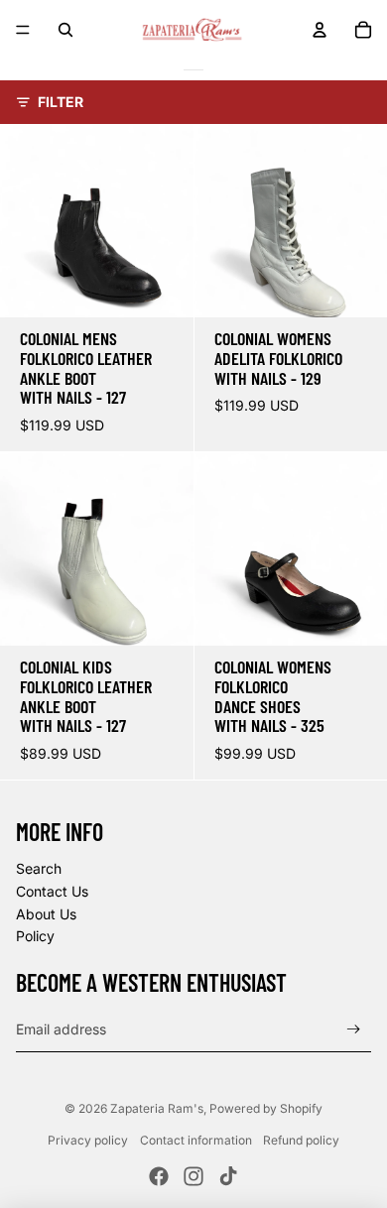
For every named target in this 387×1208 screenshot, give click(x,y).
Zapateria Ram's (156, 1108)
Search (39, 868)
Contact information (196, 1140)
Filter (60, 101)
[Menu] (23, 30)
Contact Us (52, 891)
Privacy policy (88, 1140)
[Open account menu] (319, 30)
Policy (35, 935)
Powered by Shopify (265, 1108)
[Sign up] (353, 1029)
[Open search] (65, 30)
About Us (46, 914)
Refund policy (301, 1140)
